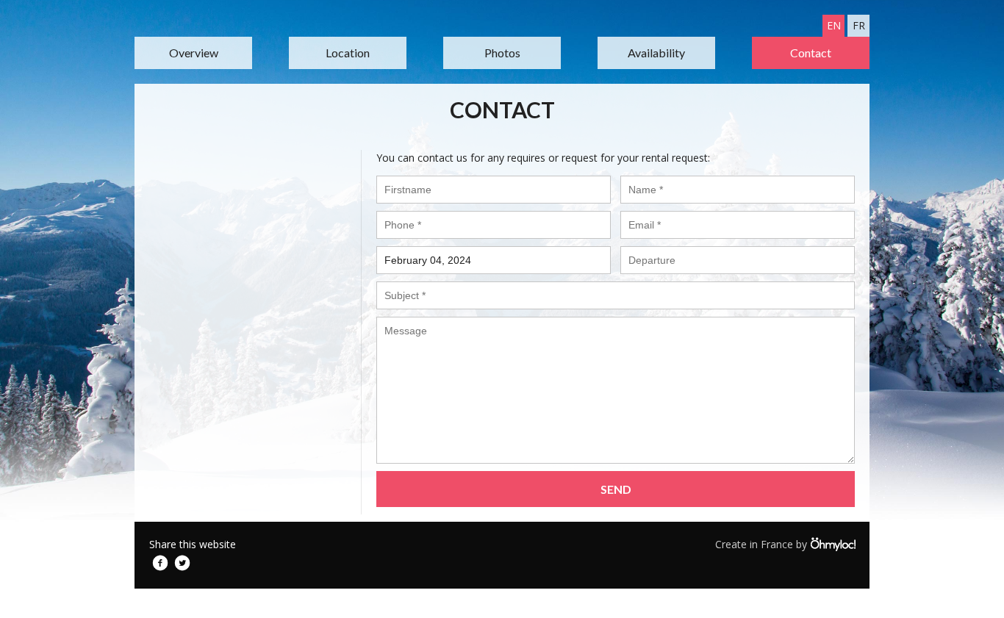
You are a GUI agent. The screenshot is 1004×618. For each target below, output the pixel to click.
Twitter (182, 563)
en (834, 25)
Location (348, 53)
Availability (656, 53)
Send (615, 489)
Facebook (160, 563)
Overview (193, 53)
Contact (810, 53)
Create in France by (762, 544)
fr (859, 25)
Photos (502, 53)
